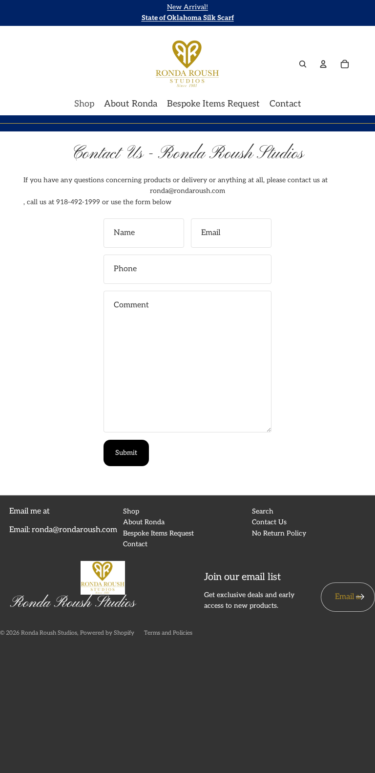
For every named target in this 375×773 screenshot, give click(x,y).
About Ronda (144, 522)
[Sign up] (360, 597)
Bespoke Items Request (158, 533)
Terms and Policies (168, 633)
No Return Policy (279, 533)
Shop (131, 511)
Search (262, 511)
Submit (126, 453)
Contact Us (269, 522)
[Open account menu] (323, 64)
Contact (135, 544)
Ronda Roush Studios (49, 633)
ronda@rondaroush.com (187, 191)
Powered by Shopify (107, 633)
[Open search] (302, 64)
